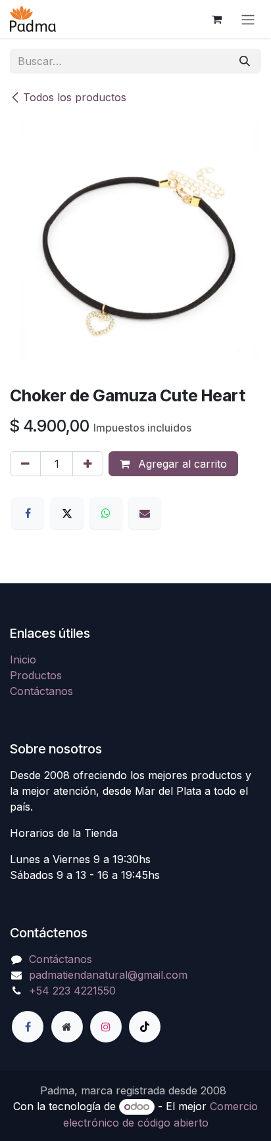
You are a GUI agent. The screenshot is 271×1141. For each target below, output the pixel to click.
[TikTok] (144, 1026)
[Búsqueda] (244, 61)
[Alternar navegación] (248, 19)
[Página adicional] (67, 1026)
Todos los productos (74, 97)
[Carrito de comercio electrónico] (216, 19)
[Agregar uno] (87, 463)
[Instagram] (106, 1026)
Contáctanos (41, 691)
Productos (36, 675)
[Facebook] (27, 513)
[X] (67, 513)
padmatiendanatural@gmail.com (108, 974)
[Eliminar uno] (25, 463)
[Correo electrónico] (144, 513)
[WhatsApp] (106, 513)
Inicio (23, 659)
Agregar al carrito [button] (181, 463)
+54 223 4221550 (72, 990)
